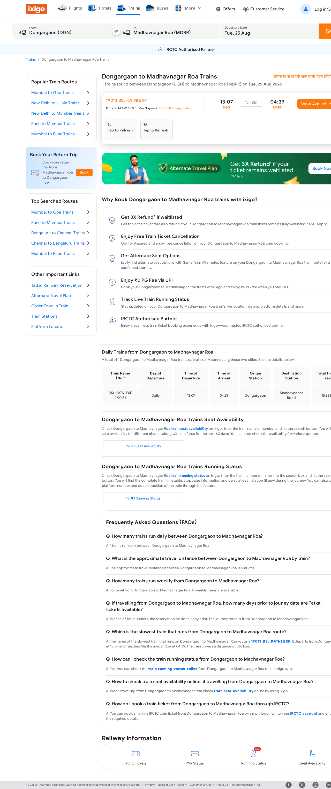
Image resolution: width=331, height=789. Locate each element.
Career (181, 784)
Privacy (149, 784)
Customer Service (201, 784)
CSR (259, 784)
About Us (222, 784)
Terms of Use (165, 784)
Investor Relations (242, 784)
